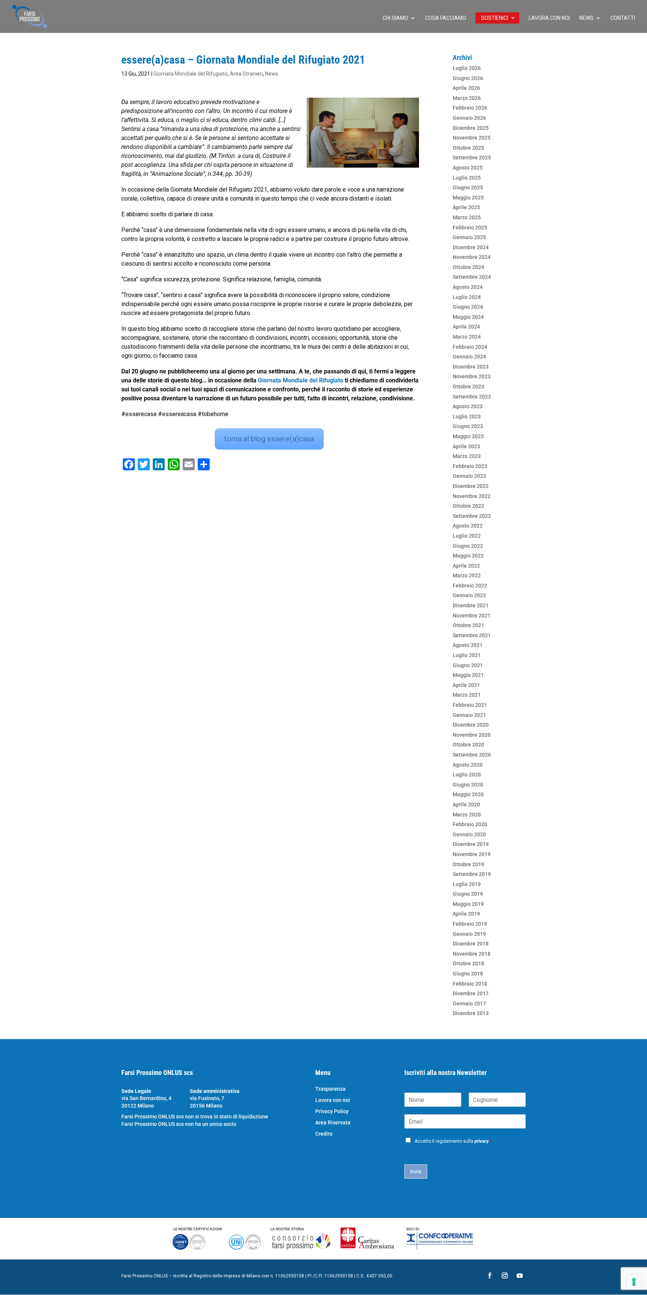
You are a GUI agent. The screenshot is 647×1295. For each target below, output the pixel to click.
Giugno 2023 (468, 426)
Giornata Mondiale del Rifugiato (191, 74)
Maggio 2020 (468, 794)
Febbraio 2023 (470, 466)
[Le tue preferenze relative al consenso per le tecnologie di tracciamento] (634, 1282)
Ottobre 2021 (468, 625)
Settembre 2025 (472, 158)
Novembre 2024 (471, 257)
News (586, 18)
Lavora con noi (549, 18)
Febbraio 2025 (470, 227)
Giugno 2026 (468, 78)
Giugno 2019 (468, 894)
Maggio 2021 (468, 675)
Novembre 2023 (471, 376)
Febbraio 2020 (470, 824)
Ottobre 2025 (468, 148)
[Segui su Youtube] (520, 1276)
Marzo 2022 (467, 575)
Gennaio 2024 (469, 357)
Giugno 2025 (468, 187)
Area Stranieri (246, 74)
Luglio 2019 (467, 884)
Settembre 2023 (472, 397)
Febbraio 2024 (470, 347)
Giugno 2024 (468, 307)
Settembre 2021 (472, 635)
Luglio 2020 (467, 775)
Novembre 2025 (471, 138)
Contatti (622, 18)
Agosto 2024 (468, 287)
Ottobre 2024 (468, 267)
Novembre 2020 (471, 735)
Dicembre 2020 (471, 725)
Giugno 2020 (468, 785)
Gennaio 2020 (469, 834)
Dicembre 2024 (471, 247)
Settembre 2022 (472, 516)
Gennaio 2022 (469, 595)
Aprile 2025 (466, 207)
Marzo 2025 (467, 217)
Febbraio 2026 (470, 108)
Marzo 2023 (467, 456)
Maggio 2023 (468, 436)
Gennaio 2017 (469, 1004)
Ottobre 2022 (468, 506)
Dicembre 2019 (471, 844)
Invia (415, 1172)
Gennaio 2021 (469, 715)
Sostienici (494, 18)
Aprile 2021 (466, 685)
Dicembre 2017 (471, 993)
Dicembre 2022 (471, 486)
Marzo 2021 (467, 695)
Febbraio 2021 (470, 705)
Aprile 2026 (466, 88)
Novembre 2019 (471, 854)
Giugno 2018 (468, 974)
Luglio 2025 (467, 178)
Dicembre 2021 (471, 605)
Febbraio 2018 (470, 984)
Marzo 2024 (467, 337)
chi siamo (395, 18)
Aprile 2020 (466, 804)
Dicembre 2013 (471, 1013)
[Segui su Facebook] (490, 1276)
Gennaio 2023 (469, 476)
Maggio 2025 (468, 198)
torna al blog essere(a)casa (269, 438)
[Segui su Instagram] (505, 1276)
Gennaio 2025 (469, 237)
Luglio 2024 (467, 297)
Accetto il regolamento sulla (453, 1141)
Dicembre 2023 (471, 367)
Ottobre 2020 (468, 745)
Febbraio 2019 (470, 924)
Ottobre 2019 (468, 864)
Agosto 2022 (468, 526)
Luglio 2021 (467, 655)
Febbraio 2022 (470, 586)
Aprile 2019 (466, 914)
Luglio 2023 (467, 416)
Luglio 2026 (467, 68)
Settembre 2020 (472, 755)
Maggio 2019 (468, 904)
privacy (481, 1141)
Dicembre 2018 (471, 944)
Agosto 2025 (468, 168)
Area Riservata (332, 1123)
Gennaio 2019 (469, 934)
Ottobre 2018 (468, 963)
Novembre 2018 (471, 954)
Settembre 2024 (472, 277)
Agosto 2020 (468, 765)
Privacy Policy (332, 1111)
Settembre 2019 (472, 874)
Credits (323, 1134)
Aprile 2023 (466, 446)
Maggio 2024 (468, 317)
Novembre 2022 (471, 496)
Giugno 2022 (468, 546)
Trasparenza (330, 1089)
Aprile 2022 (466, 566)
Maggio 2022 (468, 556)
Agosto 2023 (468, 406)
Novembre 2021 (471, 616)
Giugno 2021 (468, 665)
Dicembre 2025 (471, 128)
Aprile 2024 (466, 327)
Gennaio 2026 (469, 118)
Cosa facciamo (445, 18)
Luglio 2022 (467, 536)
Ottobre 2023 (468, 387)
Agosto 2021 (468, 645)
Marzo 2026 (467, 98)
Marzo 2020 (467, 815)
